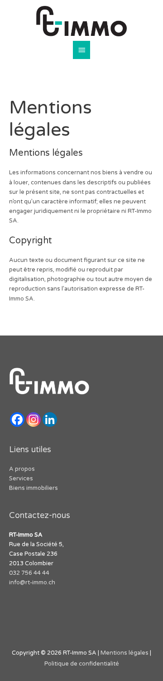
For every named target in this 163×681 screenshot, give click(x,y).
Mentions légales (125, 652)
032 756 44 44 (30, 573)
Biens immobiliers (33, 488)
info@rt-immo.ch (32, 582)
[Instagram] (33, 419)
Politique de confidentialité (81, 663)
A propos (22, 469)
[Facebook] (17, 419)
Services (21, 478)
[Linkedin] (50, 419)
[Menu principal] (81, 50)
